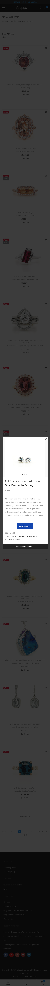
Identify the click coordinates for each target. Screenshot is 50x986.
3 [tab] (27, 475)
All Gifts (18, 536)
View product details (23, 546)
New (30, 536)
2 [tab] (25, 475)
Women (16, 539)
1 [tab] (23, 475)
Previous (5, 457)
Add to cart (25, 526)
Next (45, 457)
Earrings (25, 536)
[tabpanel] (25, 457)
